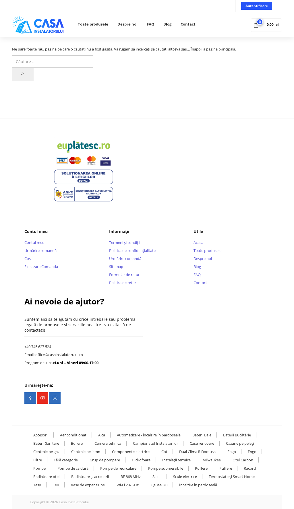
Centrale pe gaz (46, 451)
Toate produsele (93, 24)
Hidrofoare (141, 460)
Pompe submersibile (165, 468)
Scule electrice (185, 476)
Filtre (37, 460)
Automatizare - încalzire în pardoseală (149, 435)
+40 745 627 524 (37, 346)
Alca (101, 435)
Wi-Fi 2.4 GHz (128, 484)
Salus (156, 476)
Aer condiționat (73, 435)
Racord (250, 468)
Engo (231, 451)
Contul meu (34, 242)
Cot (164, 451)
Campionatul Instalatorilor (155, 443)
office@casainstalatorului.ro (59, 354)
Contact (188, 24)
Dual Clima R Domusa (197, 451)
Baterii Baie (201, 435)
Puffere (201, 468)
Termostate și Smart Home (232, 476)
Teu (56, 484)
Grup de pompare (105, 460)
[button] (266, 25)
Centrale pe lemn (85, 451)
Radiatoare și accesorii (90, 476)
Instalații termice (176, 460)
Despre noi (127, 24)
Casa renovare (202, 443)
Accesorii (40, 435)
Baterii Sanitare (46, 443)
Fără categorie (66, 460)
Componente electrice (131, 451)
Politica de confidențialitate (132, 250)
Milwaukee (211, 460)
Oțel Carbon (243, 460)
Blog (167, 24)
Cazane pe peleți (240, 443)
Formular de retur (124, 274)
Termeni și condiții (124, 242)
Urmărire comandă (40, 250)
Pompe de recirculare (118, 468)
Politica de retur (122, 282)
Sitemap (116, 266)
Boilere (77, 443)
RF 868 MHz (131, 476)
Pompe (39, 468)
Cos (27, 258)
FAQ (150, 24)
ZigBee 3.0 (158, 484)
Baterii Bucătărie (237, 435)
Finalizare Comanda (41, 266)
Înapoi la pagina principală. (213, 49)
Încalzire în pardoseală (198, 484)
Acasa (198, 242)
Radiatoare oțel (46, 476)
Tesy (37, 484)
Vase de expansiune (88, 484)
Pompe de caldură (72, 468)
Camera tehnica (107, 443)
